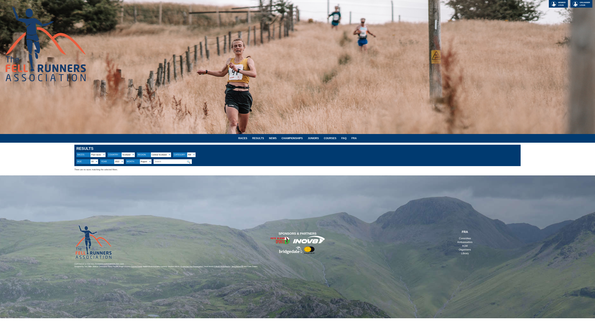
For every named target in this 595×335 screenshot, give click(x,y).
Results (258, 138)
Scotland (126, 155)
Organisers (465, 249)
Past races (96, 155)
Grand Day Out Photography (191, 266)
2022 (117, 161)
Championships (292, 138)
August (144, 161)
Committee (465, 238)
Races (242, 138)
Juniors (313, 138)
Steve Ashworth (237, 266)
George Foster (136, 266)
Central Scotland (159, 155)
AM (189, 155)
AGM (465, 246)
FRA (354, 138)
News (273, 138)
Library (465, 253)
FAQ (343, 138)
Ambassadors (464, 242)
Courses (330, 138)
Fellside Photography (222, 266)
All (92, 161)
